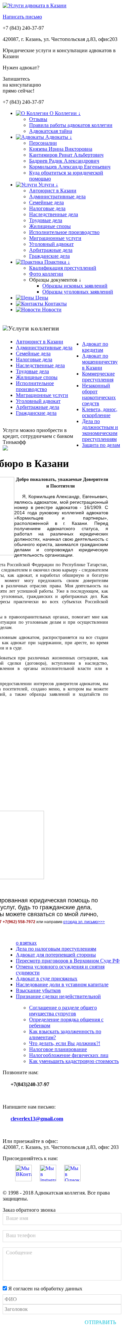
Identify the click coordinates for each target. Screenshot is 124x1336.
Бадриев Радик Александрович (64, 161)
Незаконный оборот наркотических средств (99, 394)
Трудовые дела (45, 220)
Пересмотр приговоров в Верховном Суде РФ (68, 960)
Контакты (55, 303)
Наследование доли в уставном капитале (62, 984)
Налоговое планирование (58, 1049)
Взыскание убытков (38, 990)
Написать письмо (22, 17)
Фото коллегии (46, 274)
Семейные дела (46, 202)
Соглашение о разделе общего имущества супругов (63, 1010)
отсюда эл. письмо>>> (84, 922)
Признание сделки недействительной (58, 996)
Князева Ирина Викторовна (60, 149)
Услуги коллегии (33, 328)
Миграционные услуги (55, 238)
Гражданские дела (49, 256)
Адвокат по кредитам (95, 347)
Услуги (47, 184)
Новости (51, 309)
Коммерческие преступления (98, 376)
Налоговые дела (47, 208)
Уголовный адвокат (51, 244)
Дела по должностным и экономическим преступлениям (100, 430)
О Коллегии (64, 113)
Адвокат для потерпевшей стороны (56, 955)
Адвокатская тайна (50, 131)
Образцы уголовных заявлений (77, 292)
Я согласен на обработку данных (44, 1288)
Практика (56, 262)
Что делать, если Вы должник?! (64, 1043)
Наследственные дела (53, 214)
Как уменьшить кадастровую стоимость (74, 1061)
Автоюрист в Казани (52, 190)
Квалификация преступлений (62, 268)
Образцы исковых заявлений (74, 286)
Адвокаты (58, 137)
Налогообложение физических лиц (68, 1055)
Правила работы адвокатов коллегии (70, 125)
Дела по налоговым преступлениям (56, 949)
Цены (41, 297)
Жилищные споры (50, 226)
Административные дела (57, 196)
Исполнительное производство (64, 232)
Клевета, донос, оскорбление (99, 412)
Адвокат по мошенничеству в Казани (100, 362)
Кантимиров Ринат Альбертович (66, 155)
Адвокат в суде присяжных (46, 978)
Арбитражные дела (50, 250)
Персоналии (43, 143)
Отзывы (38, 119)
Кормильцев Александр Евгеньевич (69, 167)
